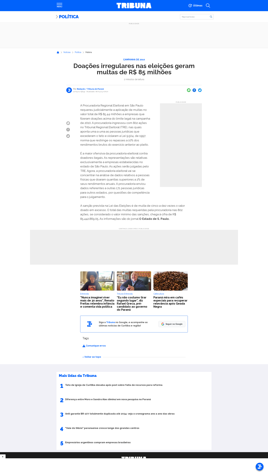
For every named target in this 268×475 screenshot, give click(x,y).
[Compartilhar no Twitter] (200, 90)
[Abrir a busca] (208, 5)
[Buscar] (211, 16)
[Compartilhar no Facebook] (194, 90)
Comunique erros (95, 345)
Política (68, 16)
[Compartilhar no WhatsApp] (189, 90)
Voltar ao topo (92, 357)
